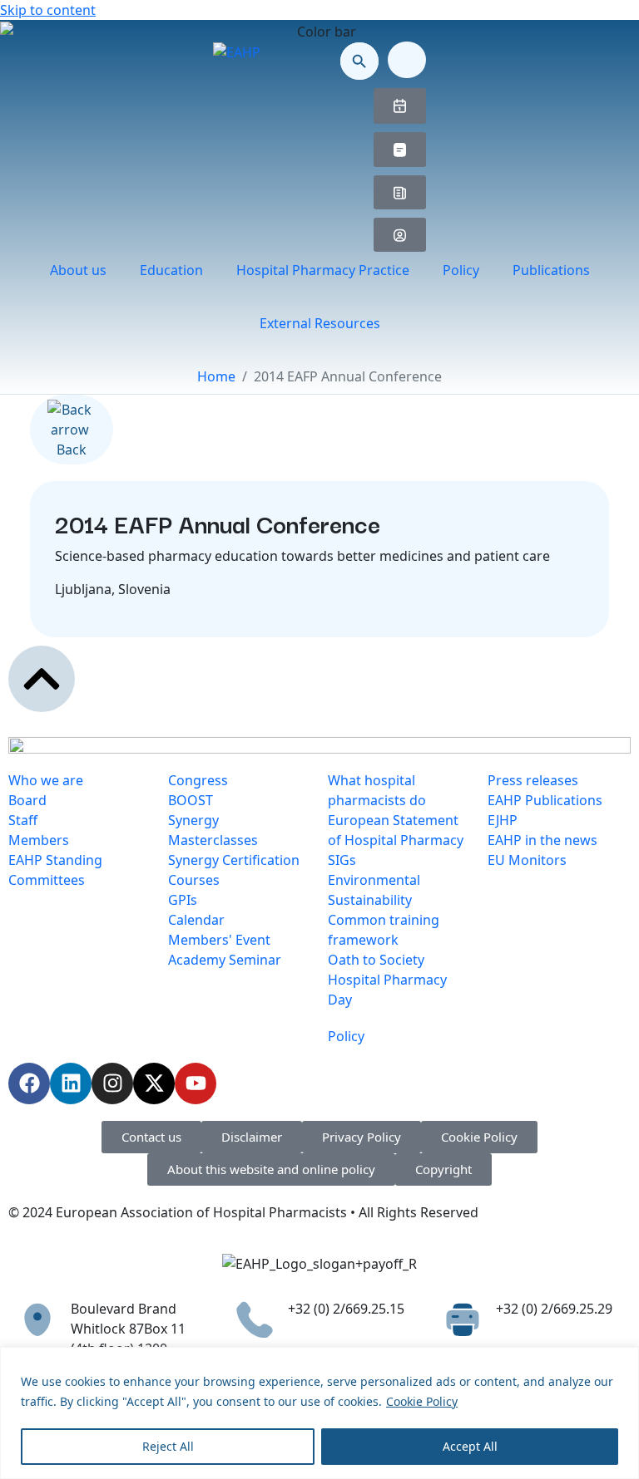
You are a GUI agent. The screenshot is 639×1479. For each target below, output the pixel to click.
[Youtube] (195, 1083)
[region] (319, 1413)
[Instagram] (112, 1083)
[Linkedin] (71, 1083)
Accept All (470, 1446)
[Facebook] (29, 1083)
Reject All (168, 1446)
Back (72, 449)
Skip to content (48, 10)
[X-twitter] (154, 1083)
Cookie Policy (422, 1401)
